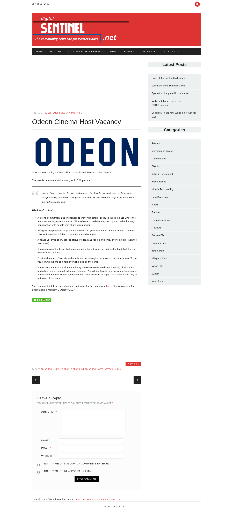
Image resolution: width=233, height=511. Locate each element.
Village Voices (159, 258)
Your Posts (157, 281)
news (58, 369)
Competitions (159, 158)
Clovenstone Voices (162, 151)
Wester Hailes (113, 369)
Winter (155, 273)
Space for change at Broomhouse (170, 93)
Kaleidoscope (159, 181)
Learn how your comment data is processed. (99, 499)
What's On (133, 364)
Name (46, 440)
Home (39, 51)
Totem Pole (158, 250)
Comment (49, 412)
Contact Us (171, 51)
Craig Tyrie (75, 113)
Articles (156, 143)
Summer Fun (159, 243)
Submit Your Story (122, 51)
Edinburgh (47, 369)
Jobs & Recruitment (162, 174)
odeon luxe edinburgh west (87, 369)
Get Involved (149, 51)
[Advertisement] (86, 80)
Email (46, 448)
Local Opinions (160, 197)
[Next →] (137, 380)
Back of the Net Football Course (169, 78)
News (155, 204)
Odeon (66, 369)
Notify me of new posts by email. (69, 471)
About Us (55, 51)
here (108, 286)
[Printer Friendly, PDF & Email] (41, 300)
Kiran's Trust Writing (162, 189)
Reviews (156, 227)
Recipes (156, 212)
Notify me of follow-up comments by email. (77, 463)
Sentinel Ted (158, 235)
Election (156, 166)
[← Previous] (36, 380)
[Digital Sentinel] (80, 42)
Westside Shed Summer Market (169, 85)
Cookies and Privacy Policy (85, 51)
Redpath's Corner (161, 220)
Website (47, 456)
